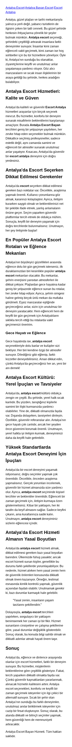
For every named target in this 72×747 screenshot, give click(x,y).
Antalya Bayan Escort (39, 7)
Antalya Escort (15, 7)
